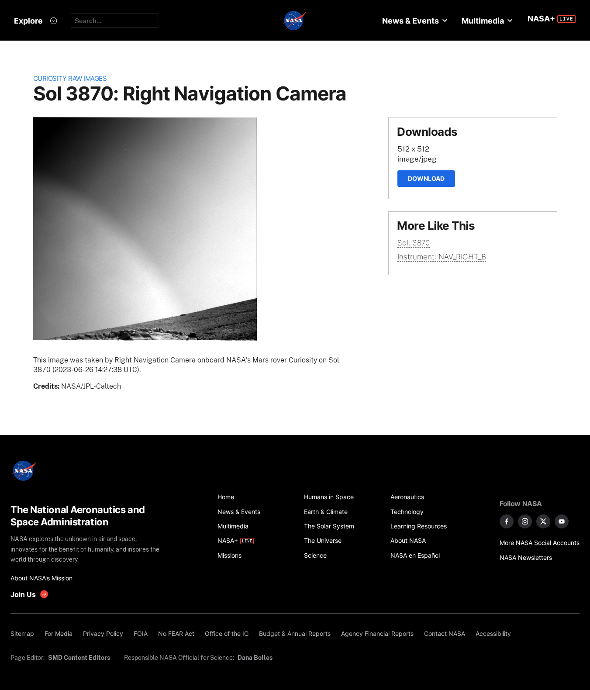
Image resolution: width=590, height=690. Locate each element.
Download (426, 178)
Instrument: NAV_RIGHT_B (441, 256)
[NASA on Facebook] (507, 521)
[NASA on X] (543, 521)
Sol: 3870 (413, 242)
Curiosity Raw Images (70, 78)
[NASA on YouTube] (562, 521)
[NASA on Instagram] (525, 521)
